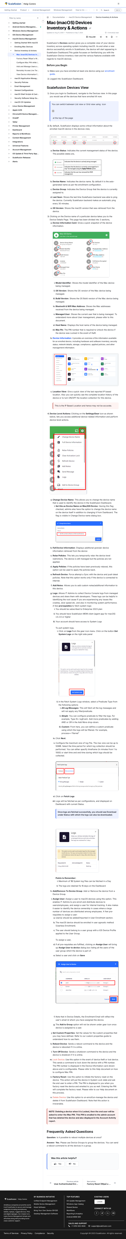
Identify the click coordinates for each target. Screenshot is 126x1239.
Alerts (15, 161)
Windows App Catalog (75, 1204)
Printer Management (21, 126)
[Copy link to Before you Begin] (71, 65)
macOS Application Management (28, 78)
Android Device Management (25, 27)
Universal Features (20, 146)
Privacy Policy (26, 1233)
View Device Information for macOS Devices (28, 74)
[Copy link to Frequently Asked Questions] (97, 1132)
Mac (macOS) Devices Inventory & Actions (28, 54)
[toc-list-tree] (101, 37)
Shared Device (72, 1207)
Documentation (59, 17)
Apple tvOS (17, 110)
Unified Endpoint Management (45, 1201)
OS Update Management (76, 1201)
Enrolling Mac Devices (24, 47)
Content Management (22, 138)
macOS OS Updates (23, 102)
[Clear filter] (37, 18)
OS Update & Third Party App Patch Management (27, 154)
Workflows (71, 1210)
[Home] (20, 3)
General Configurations (24, 90)
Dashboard (17, 130)
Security (50, 1233)
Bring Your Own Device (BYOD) (46, 1210)
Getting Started (10, 10)
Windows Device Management (25, 31)
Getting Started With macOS (26, 43)
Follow (91, 37)
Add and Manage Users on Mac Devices (28, 66)
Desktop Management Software (46, 1214)
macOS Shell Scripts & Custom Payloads (28, 94)
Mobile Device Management (44, 1204)
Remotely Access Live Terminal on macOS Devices (28, 70)
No (74, 1164)
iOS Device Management (23, 35)
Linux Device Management (24, 106)
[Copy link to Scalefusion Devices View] (92, 88)
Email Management (22, 86)
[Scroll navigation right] (96, 10)
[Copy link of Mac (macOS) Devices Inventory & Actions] (90, 28)
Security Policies (21, 82)
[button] (110, 10)
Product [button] (23, 10)
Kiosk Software (39, 1207)
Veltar (15, 122)
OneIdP (16, 118)
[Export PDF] (112, 37)
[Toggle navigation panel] (43, 20)
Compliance (40, 1233)
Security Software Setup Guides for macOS (28, 98)
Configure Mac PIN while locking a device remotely (28, 62)
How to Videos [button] (81, 10)
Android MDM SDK (74, 1217)
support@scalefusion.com (101, 1226)
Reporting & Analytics (75, 1214)
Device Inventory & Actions (26, 51)
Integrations (18, 142)
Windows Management (63, 10)
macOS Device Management (24, 39)
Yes (59, 1164)
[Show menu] (118, 4)
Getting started (19, 23)
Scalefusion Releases (22, 157)
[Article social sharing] (106, 37)
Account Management (22, 150)
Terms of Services (11, 1233)
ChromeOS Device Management (26, 114)
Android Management (41, 10)
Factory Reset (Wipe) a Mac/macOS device (28, 58)
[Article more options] (117, 37)
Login (99, 1202)
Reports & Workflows (21, 134)
